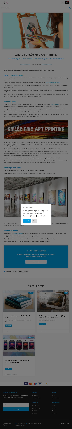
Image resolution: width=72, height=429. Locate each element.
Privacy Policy (33, 216)
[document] (36, 214)
